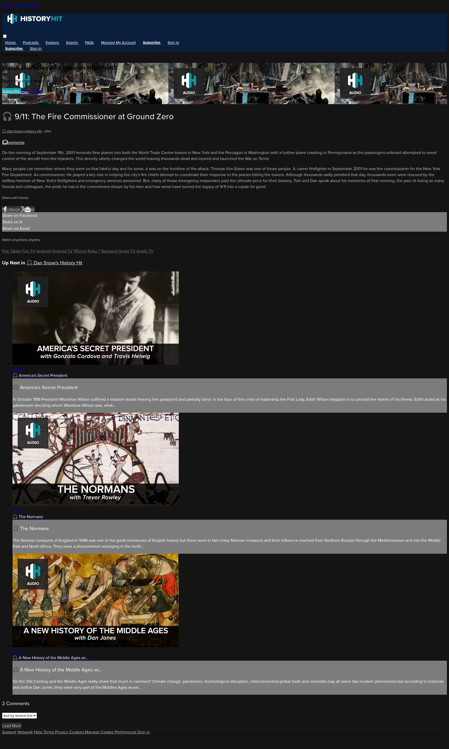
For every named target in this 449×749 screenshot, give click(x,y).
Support (9, 732)
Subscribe (11, 91)
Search (72, 42)
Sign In (36, 48)
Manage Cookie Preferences (111, 732)
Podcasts (31, 42)
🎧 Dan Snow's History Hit (22, 131)
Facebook (11, 209)
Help (38, 732)
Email (30, 209)
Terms (49, 732)
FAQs (89, 42)
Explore (53, 42)
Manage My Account (118, 42)
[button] (4, 36)
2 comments (13, 142)
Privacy (62, 732)
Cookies (77, 732)
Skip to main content (20, 5)
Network (25, 732)
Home (11, 42)
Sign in (173, 42)
